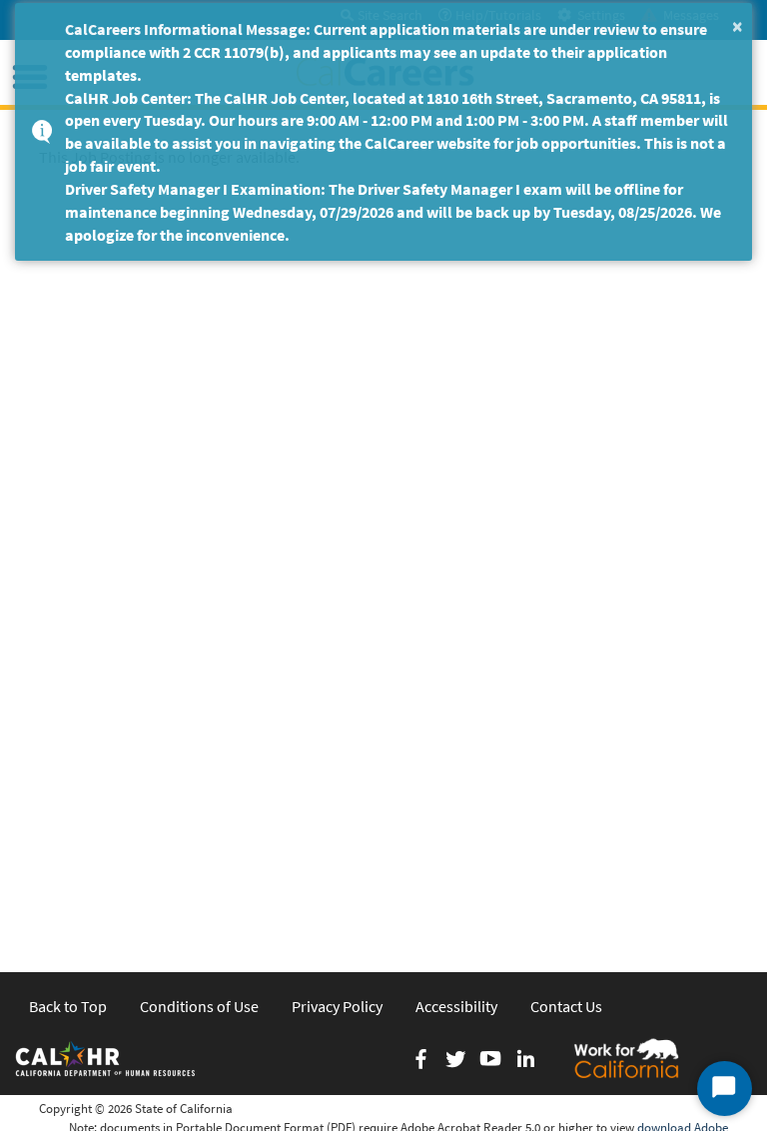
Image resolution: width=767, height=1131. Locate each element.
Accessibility (456, 1006)
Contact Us (566, 1006)
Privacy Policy (337, 1006)
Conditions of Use (199, 1006)
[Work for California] (626, 1058)
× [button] (737, 25)
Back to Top (68, 1006)
